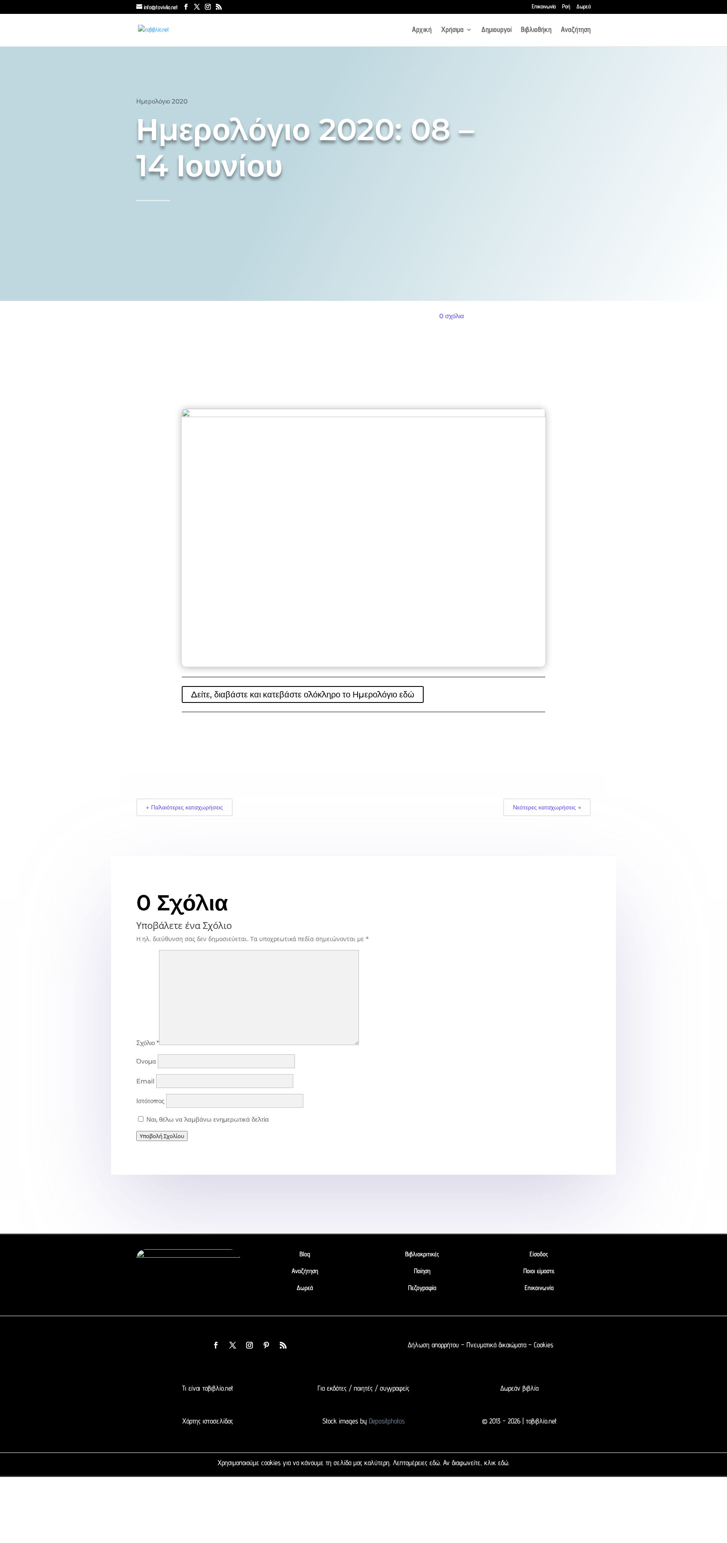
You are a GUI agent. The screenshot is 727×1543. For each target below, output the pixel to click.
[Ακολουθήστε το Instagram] (249, 1345)
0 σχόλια (451, 316)
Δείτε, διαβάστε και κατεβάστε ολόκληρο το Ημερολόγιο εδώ (302, 694)
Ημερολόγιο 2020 (162, 101)
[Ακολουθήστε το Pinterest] (266, 1345)
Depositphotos (386, 1421)
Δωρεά (583, 7)
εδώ (435, 1462)
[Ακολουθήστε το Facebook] (216, 1345)
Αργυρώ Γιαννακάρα (205, 279)
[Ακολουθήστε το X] (232, 1345)
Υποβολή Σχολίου (162, 1136)
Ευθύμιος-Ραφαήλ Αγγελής (278, 279)
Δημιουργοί (496, 30)
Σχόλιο (147, 1043)
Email (145, 1081)
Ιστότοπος (150, 1101)
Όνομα (146, 1061)
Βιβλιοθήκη (536, 30)
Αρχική (422, 30)
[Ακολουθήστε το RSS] (283, 1345)
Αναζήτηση (576, 30)
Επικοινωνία (544, 7)
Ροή (566, 7)
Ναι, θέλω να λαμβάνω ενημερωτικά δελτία (207, 1119)
